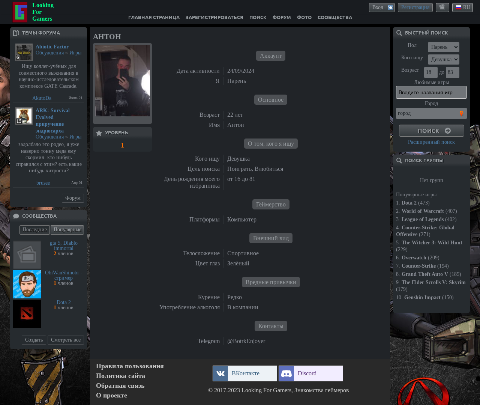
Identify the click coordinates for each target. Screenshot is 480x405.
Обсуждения (50, 53)
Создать (34, 340)
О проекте (111, 395)
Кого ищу (412, 57)
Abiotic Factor (52, 47)
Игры (75, 53)
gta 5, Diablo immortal (64, 245)
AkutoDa (41, 98)
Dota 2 (64, 302)
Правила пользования (130, 366)
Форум (73, 198)
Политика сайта (120, 375)
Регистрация (415, 7)
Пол (412, 45)
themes (443, 7)
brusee (43, 183)
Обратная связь (120, 385)
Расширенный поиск (431, 142)
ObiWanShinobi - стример (63, 275)
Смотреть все (66, 340)
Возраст (410, 70)
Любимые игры (431, 82)
